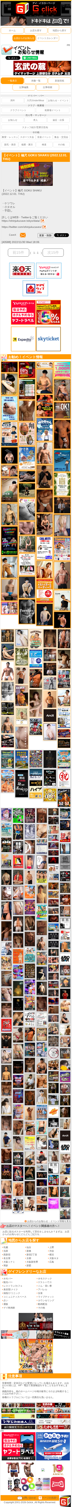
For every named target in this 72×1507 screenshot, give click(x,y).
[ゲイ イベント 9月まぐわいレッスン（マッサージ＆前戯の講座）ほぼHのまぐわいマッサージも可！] (53, 1009)
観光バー (8, 1282)
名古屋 (6, 1258)
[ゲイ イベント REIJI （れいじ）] (65, 993)
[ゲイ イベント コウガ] (9, 489)
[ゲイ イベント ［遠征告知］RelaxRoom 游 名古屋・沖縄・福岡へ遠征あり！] (6, 1139)
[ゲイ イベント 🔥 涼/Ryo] (53, 885)
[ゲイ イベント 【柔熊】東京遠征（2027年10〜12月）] (53, 1168)
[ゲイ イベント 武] (50, 669)
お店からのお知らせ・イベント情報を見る (49, 1221)
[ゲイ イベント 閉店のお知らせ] (21, 783)
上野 (51, 1247)
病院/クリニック (11, 1293)
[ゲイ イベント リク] (65, 1158)
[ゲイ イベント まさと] (30, 1188)
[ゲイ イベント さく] (6, 1089)
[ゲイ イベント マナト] (41, 893)
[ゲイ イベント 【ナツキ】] (44, 524)
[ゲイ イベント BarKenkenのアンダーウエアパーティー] (18, 1096)
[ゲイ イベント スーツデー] (62, 460)
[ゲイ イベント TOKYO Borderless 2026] (62, 549)
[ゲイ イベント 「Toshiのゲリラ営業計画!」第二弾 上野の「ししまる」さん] (6, 829)
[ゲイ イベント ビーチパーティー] (21, 759)
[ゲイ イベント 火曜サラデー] (18, 1067)
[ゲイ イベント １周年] (50, 778)
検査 (44, 144)
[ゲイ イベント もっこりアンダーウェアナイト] (6, 1171)
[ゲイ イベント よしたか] (18, 940)
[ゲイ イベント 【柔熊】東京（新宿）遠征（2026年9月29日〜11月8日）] (65, 923)
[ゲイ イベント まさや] (30, 1158)
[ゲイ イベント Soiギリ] (30, 1128)
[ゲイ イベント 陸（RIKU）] (18, 923)
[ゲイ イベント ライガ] (41, 1081)
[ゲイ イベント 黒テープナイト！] (7, 741)
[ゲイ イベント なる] (53, 1028)
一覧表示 (12, 80)
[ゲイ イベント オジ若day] (44, 548)
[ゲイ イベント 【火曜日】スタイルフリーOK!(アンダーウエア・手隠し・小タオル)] (62, 410)
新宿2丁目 (31, 1254)
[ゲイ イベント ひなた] (6, 1056)
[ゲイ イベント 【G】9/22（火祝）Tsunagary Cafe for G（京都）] (53, 837)
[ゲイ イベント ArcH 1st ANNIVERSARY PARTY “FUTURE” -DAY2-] (30, 1049)
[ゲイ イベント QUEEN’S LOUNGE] (50, 715)
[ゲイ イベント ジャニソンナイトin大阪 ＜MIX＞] (30, 815)
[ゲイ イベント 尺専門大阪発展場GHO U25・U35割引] (53, 1179)
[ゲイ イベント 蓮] (53, 1088)
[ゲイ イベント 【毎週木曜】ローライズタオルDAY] (53, 860)
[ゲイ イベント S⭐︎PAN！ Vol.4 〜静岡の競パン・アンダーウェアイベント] (41, 846)
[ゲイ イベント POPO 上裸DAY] (41, 912)
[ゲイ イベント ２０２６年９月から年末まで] (44, 364)
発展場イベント (53, 110)
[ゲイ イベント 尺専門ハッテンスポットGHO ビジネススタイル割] (53, 1144)
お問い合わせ (29, 1497)
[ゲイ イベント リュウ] (6, 1072)
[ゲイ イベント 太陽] (18, 1018)
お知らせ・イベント (58, 100)
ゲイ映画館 (9, 1307)
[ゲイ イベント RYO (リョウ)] (62, 619)
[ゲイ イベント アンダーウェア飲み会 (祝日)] (65, 1202)
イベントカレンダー (47, 38)
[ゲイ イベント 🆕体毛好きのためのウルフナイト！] (53, 1041)
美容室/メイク (10, 1289)
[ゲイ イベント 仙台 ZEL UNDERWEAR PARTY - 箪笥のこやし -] (6, 860)
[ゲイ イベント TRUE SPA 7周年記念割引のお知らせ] (9, 408)
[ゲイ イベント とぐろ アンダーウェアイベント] (18, 972)
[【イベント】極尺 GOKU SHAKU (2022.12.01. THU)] (36, 163)
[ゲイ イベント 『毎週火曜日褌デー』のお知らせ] (27, 433)
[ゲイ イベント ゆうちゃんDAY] (44, 429)
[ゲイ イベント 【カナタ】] (41, 831)
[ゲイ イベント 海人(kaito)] (21, 737)
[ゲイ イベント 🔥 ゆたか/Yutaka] (18, 877)
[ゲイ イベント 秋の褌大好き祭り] (18, 956)
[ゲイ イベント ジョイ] (65, 813)
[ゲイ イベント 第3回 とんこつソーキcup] (64, 759)
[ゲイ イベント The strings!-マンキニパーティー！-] (53, 868)
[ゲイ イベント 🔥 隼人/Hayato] (6, 877)
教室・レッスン (10, 137)
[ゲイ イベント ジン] (65, 1041)
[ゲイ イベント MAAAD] (6, 1025)
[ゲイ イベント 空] (41, 1127)
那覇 (28, 1265)
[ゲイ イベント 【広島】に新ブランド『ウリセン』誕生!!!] (62, 484)
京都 (28, 1258)
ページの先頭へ (50, 1497)
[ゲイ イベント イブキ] (18, 1051)
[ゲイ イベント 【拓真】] (44, 452)
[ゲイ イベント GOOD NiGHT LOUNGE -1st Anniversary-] (18, 815)
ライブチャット (46, 1296)
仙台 (28, 1247)
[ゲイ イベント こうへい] (30, 1203)
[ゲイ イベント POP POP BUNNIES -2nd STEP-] (65, 1076)
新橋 (28, 1251)
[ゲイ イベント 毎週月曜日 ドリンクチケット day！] (41, 1019)
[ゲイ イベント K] (9, 567)
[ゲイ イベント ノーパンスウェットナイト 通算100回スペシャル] (65, 862)
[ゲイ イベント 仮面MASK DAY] (53, 1122)
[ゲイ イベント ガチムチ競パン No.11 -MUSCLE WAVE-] (30, 891)
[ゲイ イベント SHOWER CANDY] (53, 1203)
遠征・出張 (58, 120)
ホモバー (8, 1278)
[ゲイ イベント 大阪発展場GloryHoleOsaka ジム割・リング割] (7, 708)
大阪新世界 (32, 1262)
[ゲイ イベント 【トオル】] (6, 978)
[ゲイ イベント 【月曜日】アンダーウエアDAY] (65, 911)
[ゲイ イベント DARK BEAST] (9, 540)
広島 (51, 1262)
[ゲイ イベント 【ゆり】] (6, 1106)
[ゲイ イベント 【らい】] (18, 1143)
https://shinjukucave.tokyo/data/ (21, 220)
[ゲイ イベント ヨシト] (65, 1065)
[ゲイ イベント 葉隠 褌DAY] (65, 935)
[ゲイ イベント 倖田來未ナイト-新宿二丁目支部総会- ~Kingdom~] (30, 970)
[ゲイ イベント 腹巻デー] (30, 831)
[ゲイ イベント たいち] (41, 862)
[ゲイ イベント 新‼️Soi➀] (41, 958)
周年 (12, 100)
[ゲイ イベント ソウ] (65, 1191)
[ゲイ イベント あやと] (18, 1127)
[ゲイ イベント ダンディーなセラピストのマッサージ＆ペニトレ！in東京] (65, 848)
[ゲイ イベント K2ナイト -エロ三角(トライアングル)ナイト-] (53, 852)
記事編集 (24, 87)
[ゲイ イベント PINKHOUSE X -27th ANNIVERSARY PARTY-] (30, 907)
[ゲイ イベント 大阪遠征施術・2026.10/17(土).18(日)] (65, 1006)
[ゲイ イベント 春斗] (6, 1155)
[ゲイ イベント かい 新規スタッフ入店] (62, 434)
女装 (40, 1293)
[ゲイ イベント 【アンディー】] (41, 1199)
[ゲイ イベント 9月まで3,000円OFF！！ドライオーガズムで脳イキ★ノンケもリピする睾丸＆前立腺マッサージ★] (27, 476)
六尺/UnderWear (35, 100)
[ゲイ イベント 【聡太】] (9, 514)
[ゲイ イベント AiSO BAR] (65, 958)
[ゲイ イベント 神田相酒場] (18, 1081)
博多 (5, 1265)
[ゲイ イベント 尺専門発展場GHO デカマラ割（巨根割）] (65, 836)
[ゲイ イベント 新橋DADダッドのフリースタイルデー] (7, 635)
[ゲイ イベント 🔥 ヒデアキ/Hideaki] (6, 1040)
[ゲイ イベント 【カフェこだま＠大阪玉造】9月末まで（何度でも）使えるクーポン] (27, 458)
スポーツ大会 (27, 137)
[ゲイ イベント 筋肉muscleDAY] (7, 691)
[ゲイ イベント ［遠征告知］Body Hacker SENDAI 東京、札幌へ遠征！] (41, 1065)
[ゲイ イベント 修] (62, 505)
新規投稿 (59, 80)
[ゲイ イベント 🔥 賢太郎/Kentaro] (53, 918)
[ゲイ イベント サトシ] (53, 1099)
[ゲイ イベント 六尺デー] (50, 683)
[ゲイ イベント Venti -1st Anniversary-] (30, 955)
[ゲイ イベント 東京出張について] (53, 927)
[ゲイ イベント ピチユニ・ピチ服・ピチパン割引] (64, 679)
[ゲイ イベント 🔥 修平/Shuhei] (6, 910)
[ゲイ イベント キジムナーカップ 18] (7, 759)
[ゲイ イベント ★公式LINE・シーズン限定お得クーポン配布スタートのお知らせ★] (62, 369)
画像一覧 (36, 80)
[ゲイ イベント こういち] (30, 1097)
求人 (35, 120)
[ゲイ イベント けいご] (50, 731)
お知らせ (12, 120)
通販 (5, 1304)
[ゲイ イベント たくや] (50, 699)
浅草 (5, 1251)
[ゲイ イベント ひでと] (6, 994)
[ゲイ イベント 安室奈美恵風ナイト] (18, 1205)
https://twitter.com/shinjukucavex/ (22, 226)
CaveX (12, 235)
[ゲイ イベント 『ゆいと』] (27, 587)
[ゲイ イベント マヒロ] (65, 982)
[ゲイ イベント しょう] (30, 847)
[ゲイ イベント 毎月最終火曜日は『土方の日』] (6, 844)
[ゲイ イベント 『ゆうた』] (64, 697)
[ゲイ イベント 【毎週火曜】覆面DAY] (9, 366)
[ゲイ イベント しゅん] (6, 931)
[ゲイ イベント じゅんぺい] (50, 638)
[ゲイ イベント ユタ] (53, 1156)
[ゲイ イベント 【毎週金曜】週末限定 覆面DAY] (41, 1182)
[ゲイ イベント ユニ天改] (18, 1158)
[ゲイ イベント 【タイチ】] (27, 410)
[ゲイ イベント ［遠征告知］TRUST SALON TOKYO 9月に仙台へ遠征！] (30, 1081)
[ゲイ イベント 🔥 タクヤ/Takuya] (53, 1018)
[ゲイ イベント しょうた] (41, 815)
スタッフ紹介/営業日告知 (35, 127)
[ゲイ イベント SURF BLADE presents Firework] (53, 1111)
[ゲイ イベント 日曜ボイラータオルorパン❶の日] (53, 1064)
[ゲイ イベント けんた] (64, 638)
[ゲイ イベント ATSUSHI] (27, 490)
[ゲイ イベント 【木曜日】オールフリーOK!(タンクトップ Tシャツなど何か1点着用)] (65, 1053)
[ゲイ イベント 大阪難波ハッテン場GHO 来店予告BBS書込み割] (27, 369)
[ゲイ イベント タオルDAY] (27, 611)
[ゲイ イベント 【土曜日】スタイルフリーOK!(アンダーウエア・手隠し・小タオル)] (65, 970)
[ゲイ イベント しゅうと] (30, 877)
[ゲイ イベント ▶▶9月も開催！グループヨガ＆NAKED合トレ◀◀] (30, 1173)
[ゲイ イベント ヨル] (62, 600)
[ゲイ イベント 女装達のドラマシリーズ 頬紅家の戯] (6, 1202)
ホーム (12, 30)
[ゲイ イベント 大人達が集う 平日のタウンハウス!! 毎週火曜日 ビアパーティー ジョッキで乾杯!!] (44, 591)
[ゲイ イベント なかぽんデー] (18, 988)
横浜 (51, 1254)
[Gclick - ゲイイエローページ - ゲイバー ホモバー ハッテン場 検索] (36, 8)
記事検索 (47, 87)
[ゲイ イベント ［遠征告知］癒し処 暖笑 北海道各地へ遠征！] (44, 381)
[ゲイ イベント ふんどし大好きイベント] (65, 887)
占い (5, 1300)
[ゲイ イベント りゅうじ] (30, 1065)
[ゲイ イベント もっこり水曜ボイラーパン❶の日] (7, 671)
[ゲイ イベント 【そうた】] (41, 1096)
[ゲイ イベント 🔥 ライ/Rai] (53, 976)
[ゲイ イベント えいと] (53, 829)
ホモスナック (45, 1278)
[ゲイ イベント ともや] (44, 569)
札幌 (5, 1247)
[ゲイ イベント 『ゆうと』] (41, 973)
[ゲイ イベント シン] (18, 1034)
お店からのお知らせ (24, 38)
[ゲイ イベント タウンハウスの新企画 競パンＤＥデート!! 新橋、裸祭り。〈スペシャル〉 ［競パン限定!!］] (41, 1112)
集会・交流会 (61, 137)
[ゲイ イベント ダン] (36, 678)
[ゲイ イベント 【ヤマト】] (65, 946)
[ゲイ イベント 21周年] (64, 797)
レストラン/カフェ (12, 1286)
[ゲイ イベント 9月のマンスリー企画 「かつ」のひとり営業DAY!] (64, 717)
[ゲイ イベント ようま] (62, 390)
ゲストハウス (45, 1282)
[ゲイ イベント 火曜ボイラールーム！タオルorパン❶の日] (44, 405)
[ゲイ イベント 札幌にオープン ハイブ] (36, 789)
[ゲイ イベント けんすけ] (44, 500)
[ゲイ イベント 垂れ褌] (21, 656)
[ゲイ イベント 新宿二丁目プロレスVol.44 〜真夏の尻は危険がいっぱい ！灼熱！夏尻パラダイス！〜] (9, 608)
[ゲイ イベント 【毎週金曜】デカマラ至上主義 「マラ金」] (53, 967)
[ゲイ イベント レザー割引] (65, 876)
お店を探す (36, 30)
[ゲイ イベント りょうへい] (30, 939)
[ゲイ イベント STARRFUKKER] (18, 1173)
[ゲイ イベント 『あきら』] (41, 988)
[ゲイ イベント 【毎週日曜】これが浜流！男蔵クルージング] (53, 984)
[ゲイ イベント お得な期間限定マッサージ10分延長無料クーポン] (9, 470)
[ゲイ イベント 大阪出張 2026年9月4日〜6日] (65, 899)
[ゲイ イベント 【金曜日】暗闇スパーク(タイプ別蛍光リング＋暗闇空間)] (53, 1076)
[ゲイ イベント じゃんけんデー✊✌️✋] (30, 1143)
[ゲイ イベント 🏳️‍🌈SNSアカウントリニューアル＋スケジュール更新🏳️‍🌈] (65, 1030)
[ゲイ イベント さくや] (41, 1142)
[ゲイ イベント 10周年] (36, 758)
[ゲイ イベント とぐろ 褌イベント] (18, 1111)
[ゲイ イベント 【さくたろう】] (9, 384)
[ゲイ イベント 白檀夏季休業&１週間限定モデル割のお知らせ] (9, 433)
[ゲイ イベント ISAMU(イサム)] (9, 455)
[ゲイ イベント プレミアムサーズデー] (53, 1052)
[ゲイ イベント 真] (65, 1112)
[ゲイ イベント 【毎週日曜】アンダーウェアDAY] (53, 845)
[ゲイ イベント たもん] (41, 1003)
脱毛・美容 (10, 144)
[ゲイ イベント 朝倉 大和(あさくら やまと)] (27, 528)
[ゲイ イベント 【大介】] (53, 952)
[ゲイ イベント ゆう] (18, 892)
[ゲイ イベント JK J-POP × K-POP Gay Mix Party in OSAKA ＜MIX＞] (6, 815)
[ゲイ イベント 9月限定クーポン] (27, 389)
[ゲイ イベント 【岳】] (7, 724)
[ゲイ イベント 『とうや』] (44, 614)
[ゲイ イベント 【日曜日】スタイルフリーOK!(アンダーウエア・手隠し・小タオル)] (65, 1088)
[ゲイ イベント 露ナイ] (53, 902)
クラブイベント (18, 110)
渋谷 (51, 1251)
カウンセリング (46, 1300)
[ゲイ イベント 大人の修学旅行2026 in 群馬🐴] (7, 781)
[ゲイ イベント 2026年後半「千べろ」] (30, 1018)
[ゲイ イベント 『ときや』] (7, 652)
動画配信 (42, 1304)
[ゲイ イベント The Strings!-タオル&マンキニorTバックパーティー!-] (53, 877)
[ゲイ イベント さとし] (18, 908)
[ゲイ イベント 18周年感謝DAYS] (36, 773)
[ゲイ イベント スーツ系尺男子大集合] (64, 743)
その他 (61, 144)
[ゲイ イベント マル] (9, 589)
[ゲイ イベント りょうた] (44, 476)
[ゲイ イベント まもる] (64, 659)
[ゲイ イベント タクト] (62, 575)
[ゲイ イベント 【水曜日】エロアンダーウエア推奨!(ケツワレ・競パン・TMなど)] (50, 655)
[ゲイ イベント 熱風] (6, 963)
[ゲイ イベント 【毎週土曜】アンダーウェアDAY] (41, 1208)
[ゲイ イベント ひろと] (21, 675)
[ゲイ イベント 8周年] (64, 778)
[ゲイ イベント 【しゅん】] (36, 703)
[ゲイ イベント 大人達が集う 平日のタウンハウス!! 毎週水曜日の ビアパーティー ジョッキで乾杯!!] (36, 658)
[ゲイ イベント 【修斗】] (41, 943)
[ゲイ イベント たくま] (6, 893)
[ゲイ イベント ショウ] (65, 1018)
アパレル (42, 1289)
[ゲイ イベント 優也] (53, 1191)
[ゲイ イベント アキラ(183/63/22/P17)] (65, 1213)
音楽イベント (44, 137)
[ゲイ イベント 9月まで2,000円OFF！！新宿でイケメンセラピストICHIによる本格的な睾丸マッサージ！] (27, 509)
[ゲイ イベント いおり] (21, 637)
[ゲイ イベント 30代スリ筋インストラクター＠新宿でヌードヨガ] (27, 544)
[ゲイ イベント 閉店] (50, 759)
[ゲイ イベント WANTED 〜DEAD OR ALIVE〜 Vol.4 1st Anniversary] (41, 1034)
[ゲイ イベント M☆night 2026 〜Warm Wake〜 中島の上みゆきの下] (18, 861)
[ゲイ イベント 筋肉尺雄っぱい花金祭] (41, 876)
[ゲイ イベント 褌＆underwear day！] (27, 564)
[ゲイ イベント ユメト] (30, 862)
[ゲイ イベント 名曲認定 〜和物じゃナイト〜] (18, 847)
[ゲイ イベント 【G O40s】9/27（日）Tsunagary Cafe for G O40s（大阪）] (41, 1167)
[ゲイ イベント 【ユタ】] (18, 1189)
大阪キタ (54, 1258)
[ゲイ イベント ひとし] (6, 1123)
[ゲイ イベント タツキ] (41, 1190)
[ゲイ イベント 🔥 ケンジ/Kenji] (18, 831)
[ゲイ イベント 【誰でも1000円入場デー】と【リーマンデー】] (53, 894)
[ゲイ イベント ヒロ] (65, 1123)
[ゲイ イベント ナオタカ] (53, 1133)
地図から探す (59, 30)
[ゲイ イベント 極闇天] (18, 1004)
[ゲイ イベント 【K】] (6, 1186)
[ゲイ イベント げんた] (6, 1010)
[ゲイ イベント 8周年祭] (50, 794)
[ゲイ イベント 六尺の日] (41, 1175)
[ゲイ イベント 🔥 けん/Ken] (53, 992)
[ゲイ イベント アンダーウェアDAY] (53, 936)
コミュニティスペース (14, 1296)
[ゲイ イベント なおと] (41, 1157)
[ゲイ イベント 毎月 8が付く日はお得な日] (53, 820)
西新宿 (6, 1254)
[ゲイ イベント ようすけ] (53, 960)
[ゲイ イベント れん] (62, 525)
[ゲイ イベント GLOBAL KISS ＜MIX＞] (30, 1002)
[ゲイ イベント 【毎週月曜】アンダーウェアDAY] (53, 1001)
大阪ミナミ (9, 1262)
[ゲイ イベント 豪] (65, 1100)
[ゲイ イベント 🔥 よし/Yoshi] (53, 811)
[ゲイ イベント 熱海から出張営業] (21, 716)
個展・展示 (27, 144)
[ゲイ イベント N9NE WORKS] (36, 726)
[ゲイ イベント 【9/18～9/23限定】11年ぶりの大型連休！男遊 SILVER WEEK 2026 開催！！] (65, 825)
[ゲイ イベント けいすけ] (30, 922)
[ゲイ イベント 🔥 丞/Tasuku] (53, 910)
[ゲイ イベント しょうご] (30, 1113)
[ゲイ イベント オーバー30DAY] (36, 638)
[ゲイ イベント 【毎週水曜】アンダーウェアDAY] (64, 733)
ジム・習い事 (45, 1286)
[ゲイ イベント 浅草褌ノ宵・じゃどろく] (41, 1049)
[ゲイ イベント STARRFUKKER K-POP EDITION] (30, 986)
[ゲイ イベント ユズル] (6, 948)
